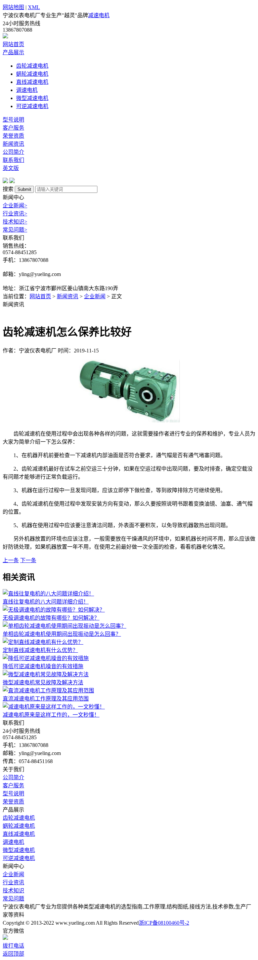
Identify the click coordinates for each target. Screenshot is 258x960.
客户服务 (13, 128)
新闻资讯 (13, 144)
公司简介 (13, 152)
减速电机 (99, 15)
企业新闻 (15, 205)
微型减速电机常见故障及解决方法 (43, 682)
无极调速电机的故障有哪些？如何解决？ (51, 618)
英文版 (11, 168)
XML (34, 7)
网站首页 (13, 44)
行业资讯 (15, 213)
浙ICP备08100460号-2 (164, 923)
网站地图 (13, 7)
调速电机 (27, 90)
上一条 (11, 560)
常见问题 (15, 230)
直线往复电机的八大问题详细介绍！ (46, 602)
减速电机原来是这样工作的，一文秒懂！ (51, 715)
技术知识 (15, 222)
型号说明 (13, 120)
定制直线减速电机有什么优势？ (40, 650)
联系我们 (13, 160)
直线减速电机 (32, 82)
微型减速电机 (32, 98)
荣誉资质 (13, 136)
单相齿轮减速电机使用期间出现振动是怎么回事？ (62, 634)
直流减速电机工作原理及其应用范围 (46, 698)
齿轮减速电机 (32, 66)
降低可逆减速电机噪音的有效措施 (43, 666)
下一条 (28, 560)
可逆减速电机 (32, 106)
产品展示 (13, 52)
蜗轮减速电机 (32, 74)
